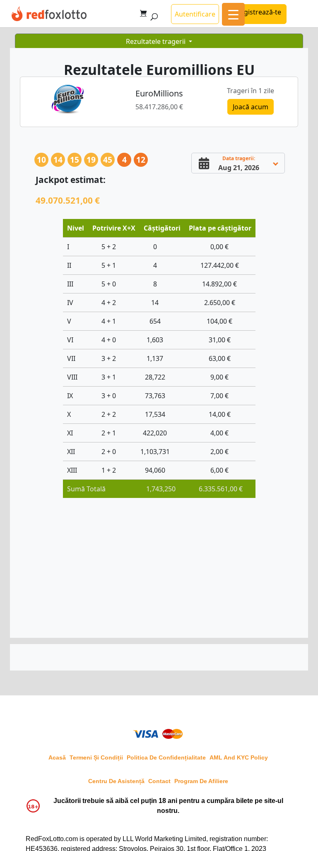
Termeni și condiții (96, 757)
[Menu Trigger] (233, 14)
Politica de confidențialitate (166, 757)
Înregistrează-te (256, 12)
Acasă (57, 757)
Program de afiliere (201, 781)
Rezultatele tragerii (156, 41)
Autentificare (195, 14)
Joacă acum (250, 106)
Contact (159, 781)
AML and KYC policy (239, 757)
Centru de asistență (116, 781)
